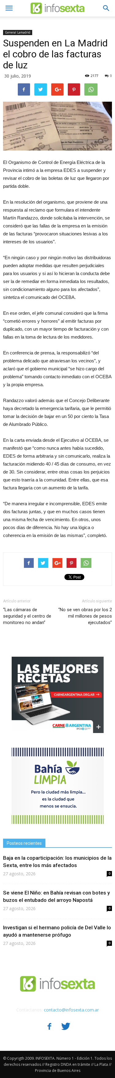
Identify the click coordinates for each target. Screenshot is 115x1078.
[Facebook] (49, 1027)
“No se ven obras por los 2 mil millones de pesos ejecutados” (85, 616)
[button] (106, 8)
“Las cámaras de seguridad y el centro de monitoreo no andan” (27, 616)
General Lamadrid (17, 32)
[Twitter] (66, 1027)
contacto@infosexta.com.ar (71, 1010)
